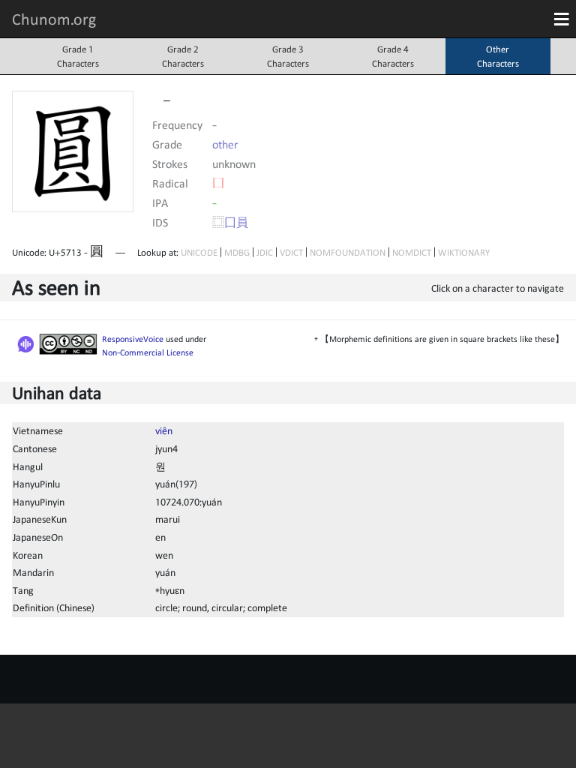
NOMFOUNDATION (348, 252)
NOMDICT (411, 252)
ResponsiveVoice (133, 339)
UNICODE (199, 252)
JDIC (264, 252)
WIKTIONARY (464, 252)
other (225, 144)
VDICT (291, 252)
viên (163, 430)
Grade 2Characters (183, 56)
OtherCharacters (498, 56)
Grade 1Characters (78, 56)
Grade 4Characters (393, 56)
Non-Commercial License (148, 352)
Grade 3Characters (288, 56)
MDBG (237, 252)
